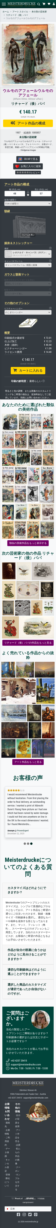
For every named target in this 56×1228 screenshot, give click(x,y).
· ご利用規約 (7, 1141)
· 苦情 (7, 1174)
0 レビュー (34, 172)
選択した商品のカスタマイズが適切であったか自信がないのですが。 (27, 989)
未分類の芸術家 (39, 11)
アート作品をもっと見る (28, 761)
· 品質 (17, 1145)
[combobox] (28, 203)
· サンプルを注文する (17, 1182)
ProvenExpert (23, 830)
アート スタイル (20, 11)
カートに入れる (30, 370)
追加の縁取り (10, 200)
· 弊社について (7, 1182)
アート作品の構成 (30, 123)
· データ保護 (7, 1152)
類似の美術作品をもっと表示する (28, 543)
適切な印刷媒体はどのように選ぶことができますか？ (27, 972)
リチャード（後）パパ (17, 15)
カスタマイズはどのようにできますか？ (27, 890)
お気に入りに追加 (30, 166)
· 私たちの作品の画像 (17, 1156)
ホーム (5, 11)
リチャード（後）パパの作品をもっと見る (28, 642)
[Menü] (4, 4)
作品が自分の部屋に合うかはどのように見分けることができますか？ (27, 954)
